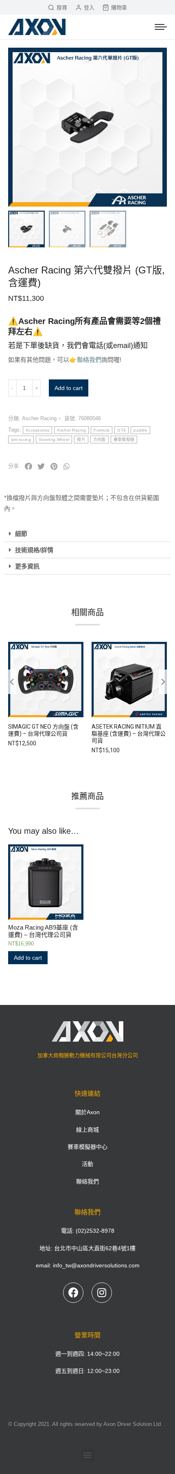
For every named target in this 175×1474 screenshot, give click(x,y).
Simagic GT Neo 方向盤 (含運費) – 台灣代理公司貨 (43, 730)
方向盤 (99, 439)
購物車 (119, 7)
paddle (140, 430)
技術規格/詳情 (34, 549)
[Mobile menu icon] (161, 27)
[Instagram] (102, 1292)
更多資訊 (27, 566)
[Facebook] (73, 1292)
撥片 (81, 439)
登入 (89, 7)
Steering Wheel (54, 439)
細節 (21, 533)
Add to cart (69, 388)
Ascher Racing (39, 418)
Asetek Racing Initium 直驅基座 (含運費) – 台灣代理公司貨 (129, 733)
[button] (87, 1455)
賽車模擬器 (124, 439)
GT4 (121, 430)
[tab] (87, 534)
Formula (101, 430)
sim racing (21, 439)
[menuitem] (87, 1112)
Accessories (37, 430)
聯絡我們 (89, 359)
